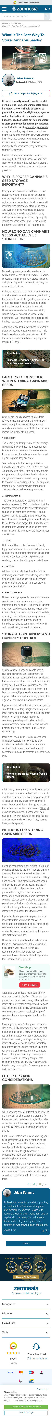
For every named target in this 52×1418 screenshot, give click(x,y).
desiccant (44, 789)
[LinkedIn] (42, 1231)
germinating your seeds (36, 127)
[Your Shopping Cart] (49, 9)
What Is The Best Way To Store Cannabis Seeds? (21, 26)
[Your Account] (46, 9)
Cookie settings (26, 1412)
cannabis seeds (21, 146)
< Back (26, 1243)
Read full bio (10, 1230)
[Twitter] (46, 1231)
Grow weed (17, 23)
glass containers (37, 736)
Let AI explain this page (26, 93)
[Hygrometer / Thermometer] (26, 401)
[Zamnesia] (25, 9)
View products (29, 984)
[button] (8, 80)
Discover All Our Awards (26, 1277)
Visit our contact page (37, 1358)
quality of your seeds (23, 431)
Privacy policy (42, 1389)
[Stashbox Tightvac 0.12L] (26, 654)
